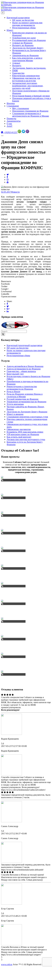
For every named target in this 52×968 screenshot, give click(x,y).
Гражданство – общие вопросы (21, 371)
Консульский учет (15, 374)
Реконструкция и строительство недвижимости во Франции (22, 387)
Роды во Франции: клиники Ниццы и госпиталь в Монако (25, 395)
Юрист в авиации (15, 414)
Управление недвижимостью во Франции (26, 401)
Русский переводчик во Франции (22, 399)
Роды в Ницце (13, 391)
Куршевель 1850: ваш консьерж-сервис (25, 432)
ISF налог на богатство (17, 348)
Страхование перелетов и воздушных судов (27, 417)
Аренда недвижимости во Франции (24, 369)
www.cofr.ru (6, 964)
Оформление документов (19, 429)
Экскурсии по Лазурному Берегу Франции (27, 411)
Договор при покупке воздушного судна (26, 439)
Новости (16, 192)
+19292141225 (10, 132)
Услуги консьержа (15, 404)
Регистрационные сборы (18, 355)
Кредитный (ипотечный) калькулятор (24, 345)
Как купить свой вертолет (19, 437)
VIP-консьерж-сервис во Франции (23, 434)
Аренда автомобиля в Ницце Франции (25, 366)
